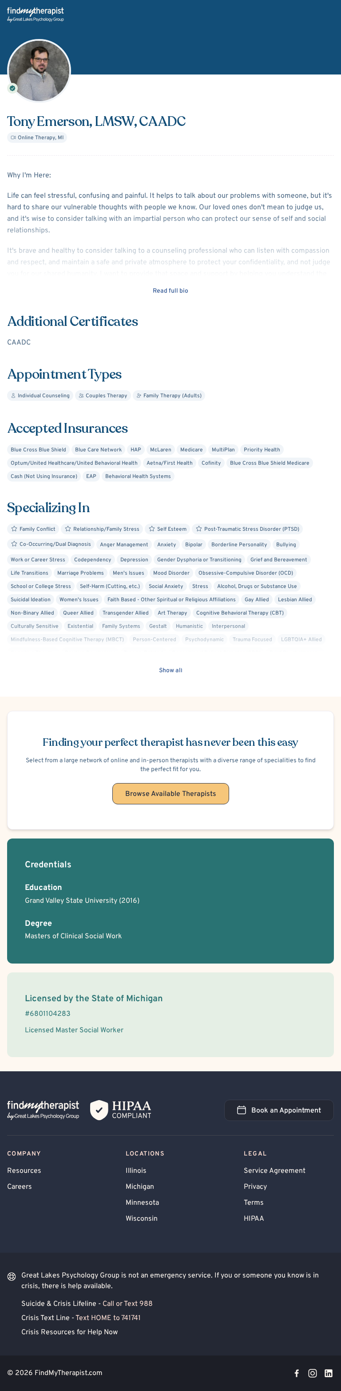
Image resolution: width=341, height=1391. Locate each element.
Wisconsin (142, 1219)
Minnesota (142, 1203)
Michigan (140, 1187)
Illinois (136, 1171)
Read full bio (170, 291)
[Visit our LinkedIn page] (328, 1373)
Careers (19, 1187)
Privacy (255, 1187)
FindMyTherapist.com (69, 1373)
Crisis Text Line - (81, 1318)
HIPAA (254, 1219)
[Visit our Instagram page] (312, 1373)
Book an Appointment (292, 1113)
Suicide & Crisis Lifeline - (87, 1304)
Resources (24, 1171)
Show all (170, 670)
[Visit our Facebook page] (296, 1373)
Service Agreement (274, 1171)
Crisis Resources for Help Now (69, 1332)
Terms (254, 1203)
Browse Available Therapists (170, 794)
